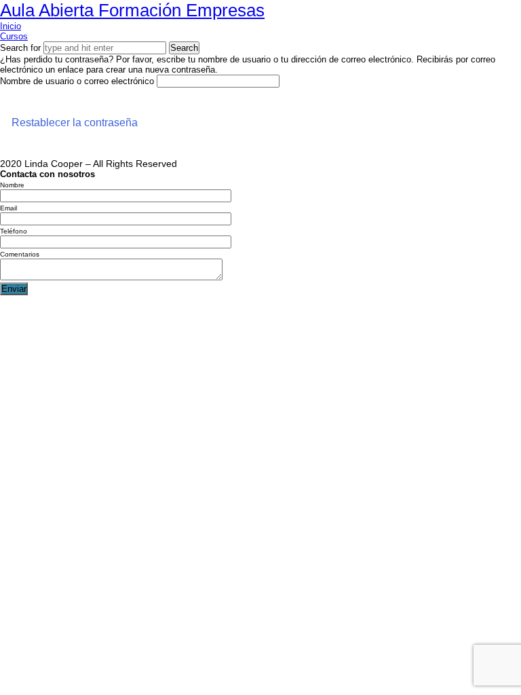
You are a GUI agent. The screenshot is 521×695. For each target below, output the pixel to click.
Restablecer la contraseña (75, 122)
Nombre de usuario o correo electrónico (77, 81)
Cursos (14, 36)
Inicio (10, 26)
